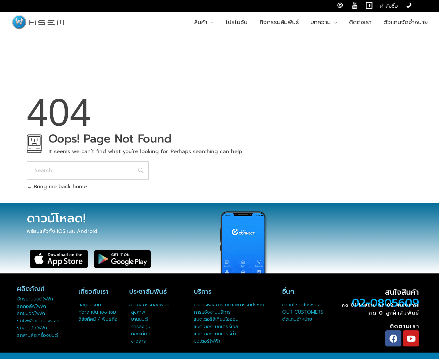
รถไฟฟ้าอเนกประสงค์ (38, 320)
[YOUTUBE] (354, 5)
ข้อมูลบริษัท (89, 304)
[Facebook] (393, 338)
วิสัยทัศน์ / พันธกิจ (98, 319)
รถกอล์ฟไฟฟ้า (31, 306)
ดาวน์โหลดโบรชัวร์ (300, 304)
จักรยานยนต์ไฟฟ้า (35, 298)
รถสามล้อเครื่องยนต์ (37, 335)
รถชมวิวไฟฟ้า (31, 313)
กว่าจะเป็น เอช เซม (97, 312)
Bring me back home (59, 186)
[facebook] (369, 5)
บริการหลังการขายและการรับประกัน (230, 304)
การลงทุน (139, 326)
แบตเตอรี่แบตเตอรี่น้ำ (215, 333)
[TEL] (409, 5)
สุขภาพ (138, 312)
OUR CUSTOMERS (302, 312)
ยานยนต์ (138, 319)
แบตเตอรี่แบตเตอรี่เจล (216, 326)
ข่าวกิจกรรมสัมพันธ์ (149, 304)
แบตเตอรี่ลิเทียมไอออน (216, 319)
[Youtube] (411, 338)
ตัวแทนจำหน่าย (297, 319)
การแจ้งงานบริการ (212, 312)
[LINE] (340, 5)
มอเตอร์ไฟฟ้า (207, 341)
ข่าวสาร (137, 341)
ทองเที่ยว (139, 333)
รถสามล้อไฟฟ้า (32, 327)
